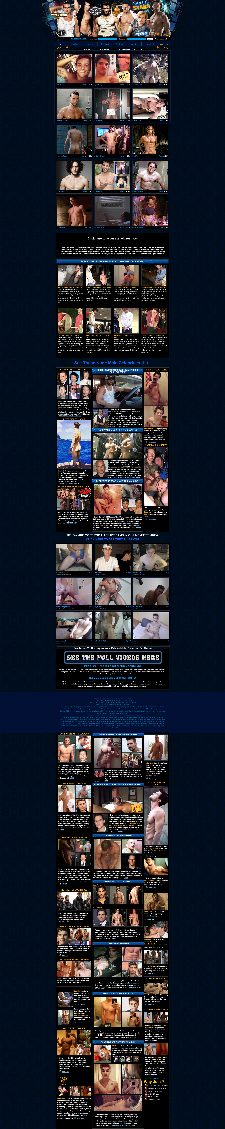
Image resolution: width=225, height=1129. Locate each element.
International (149, 44)
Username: (94, 39)
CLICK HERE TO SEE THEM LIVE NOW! (112, 539)
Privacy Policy (115, 715)
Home (61, 44)
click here (103, 705)
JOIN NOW (152, 442)
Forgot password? (161, 39)
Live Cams (164, 44)
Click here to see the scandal (123, 1125)
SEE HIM (133, 1037)
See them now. (71, 523)
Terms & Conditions (127, 715)
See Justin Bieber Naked (69, 483)
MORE (106, 781)
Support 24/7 (106, 715)
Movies (90, 44)
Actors (75, 44)
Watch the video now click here (127, 477)
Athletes (134, 44)
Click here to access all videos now (113, 238)
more (72, 778)
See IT (120, 832)
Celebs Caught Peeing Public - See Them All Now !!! (112, 261)
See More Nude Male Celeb (70, 416)
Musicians (120, 44)
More (114, 938)
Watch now (123, 426)
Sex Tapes (105, 44)
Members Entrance (94, 715)
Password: (123, 39)
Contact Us (139, 715)
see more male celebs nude (156, 1078)
